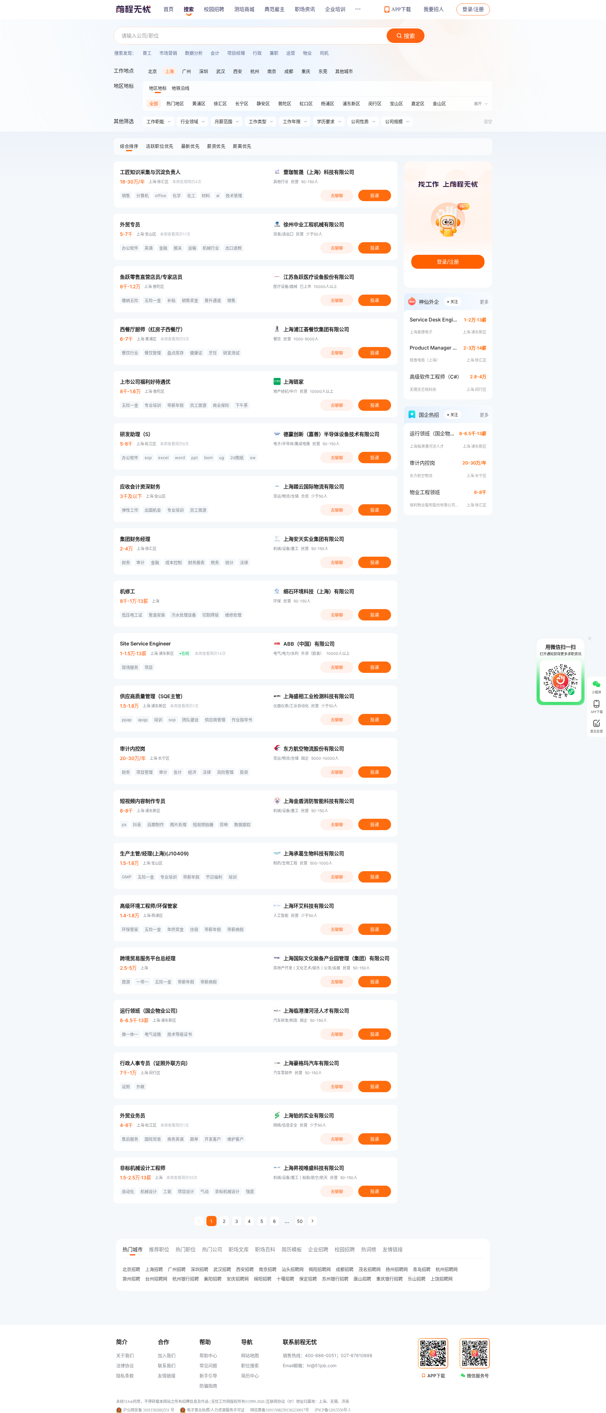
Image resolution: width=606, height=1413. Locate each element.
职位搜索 (250, 1365)
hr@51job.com (321, 1365)
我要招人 (434, 9)
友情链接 (166, 1375)
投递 (374, 195)
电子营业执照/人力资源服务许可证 (216, 1410)
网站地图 (250, 1355)
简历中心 (250, 1375)
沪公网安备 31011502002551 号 (148, 1410)
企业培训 (335, 9)
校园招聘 (214, 9)
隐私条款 (125, 1375)
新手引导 (208, 1375)
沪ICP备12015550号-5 (332, 1410)
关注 (452, 301)
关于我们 (125, 1355)
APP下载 (436, 1375)
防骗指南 (208, 1385)
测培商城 (244, 9)
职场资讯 (305, 9)
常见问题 (208, 1365)
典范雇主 (274, 9)
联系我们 (166, 1365)
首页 (168, 9)
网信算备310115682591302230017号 (279, 1410)
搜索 (189, 9)
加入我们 (166, 1355)
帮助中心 (208, 1355)
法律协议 (125, 1365)
